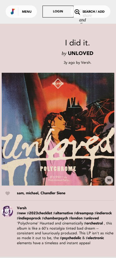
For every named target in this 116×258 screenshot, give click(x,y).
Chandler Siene (53, 193)
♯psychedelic (70, 238)
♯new (21, 213)
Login (58, 11)
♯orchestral (93, 223)
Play (58, 129)
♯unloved (91, 218)
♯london (75, 218)
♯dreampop (83, 213)
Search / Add (93, 12)
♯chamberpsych (55, 218)
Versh (85, 62)
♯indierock (103, 213)
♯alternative (63, 213)
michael (32, 193)
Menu (27, 12)
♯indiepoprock (29, 218)
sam (20, 193)
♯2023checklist (39, 213)
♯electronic (95, 238)
